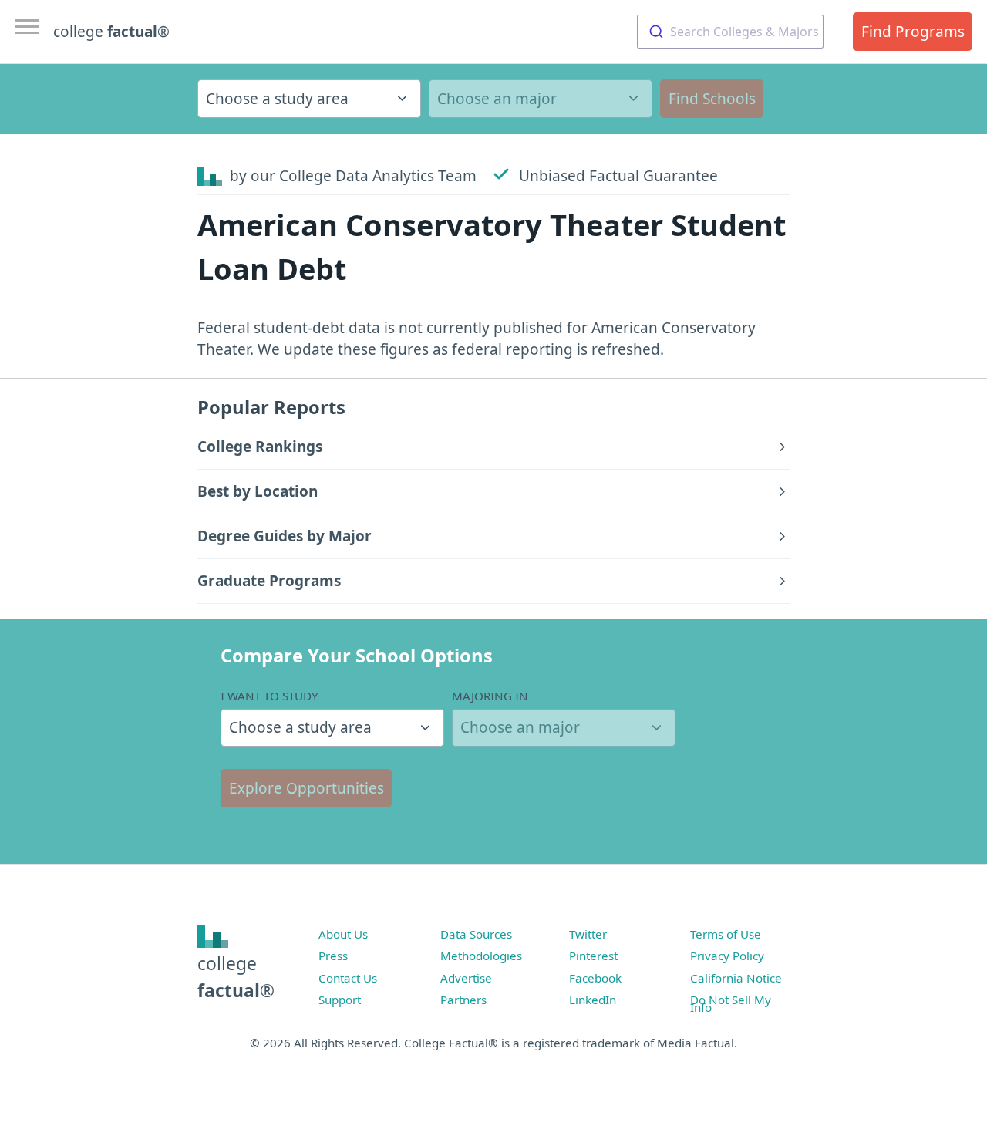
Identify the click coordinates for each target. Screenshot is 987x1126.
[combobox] (730, 32)
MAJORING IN (490, 695)
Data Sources (476, 934)
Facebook (595, 978)
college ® (111, 32)
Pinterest (593, 955)
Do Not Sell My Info (730, 1003)
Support (339, 999)
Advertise (466, 978)
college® (236, 977)
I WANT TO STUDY (269, 695)
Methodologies (481, 955)
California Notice (736, 978)
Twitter (588, 934)
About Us (343, 934)
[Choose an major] (540, 98)
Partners (463, 999)
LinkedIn (592, 999)
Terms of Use (725, 934)
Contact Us (347, 978)
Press (333, 955)
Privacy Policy (727, 955)
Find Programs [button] (913, 32)
